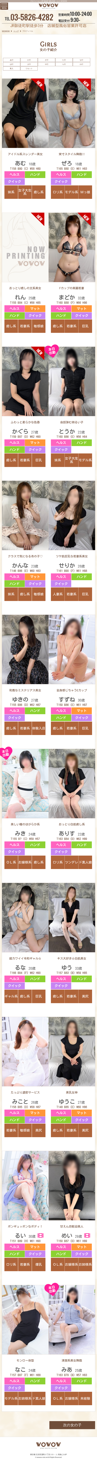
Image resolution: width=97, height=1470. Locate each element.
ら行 (64, 64)
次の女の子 (72, 1425)
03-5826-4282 (31, 17)
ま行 (29, 64)
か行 (29, 60)
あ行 (11, 60)
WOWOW (6, 31)
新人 (11, 68)
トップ (16, 31)
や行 (46, 64)
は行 (11, 64)
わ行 (81, 64)
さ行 (46, 60)
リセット (29, 68)
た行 (64, 60)
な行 (81, 60)
